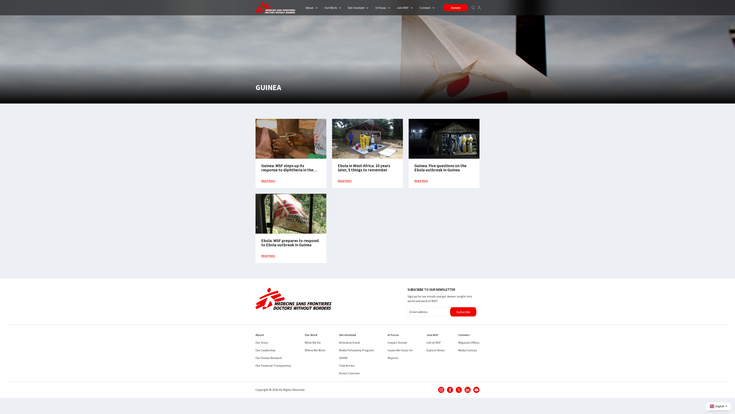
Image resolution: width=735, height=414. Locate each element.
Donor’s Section (349, 373)
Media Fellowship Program (356, 350)
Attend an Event (349, 342)
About (310, 8)
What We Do (313, 342)
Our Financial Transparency (273, 365)
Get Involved (356, 8)
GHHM (343, 358)
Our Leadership (265, 350)
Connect (425, 8)
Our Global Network (269, 358)
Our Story (262, 342)
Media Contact (467, 350)
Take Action (346, 365)
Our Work (331, 8)
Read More (268, 180)
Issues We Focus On (400, 350)
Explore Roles (435, 350)
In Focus (380, 8)
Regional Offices (468, 342)
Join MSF (403, 8)
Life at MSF (433, 342)
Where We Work (315, 350)
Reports (393, 358)
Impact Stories (397, 342)
